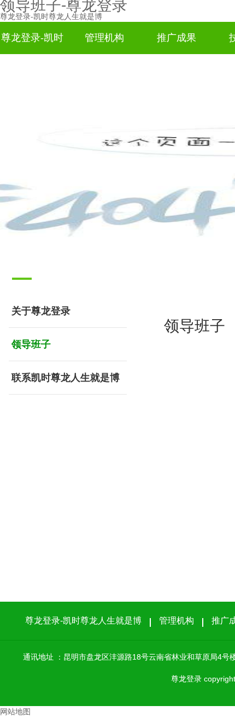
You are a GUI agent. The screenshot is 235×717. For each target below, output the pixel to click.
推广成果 (176, 37)
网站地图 (15, 711)
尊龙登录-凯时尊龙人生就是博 (51, 16)
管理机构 (104, 37)
